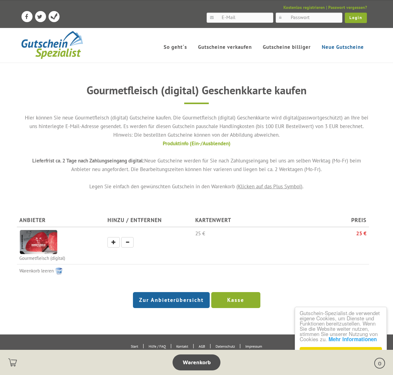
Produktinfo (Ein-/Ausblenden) (197, 143)
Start (134, 346)
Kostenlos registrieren (304, 7)
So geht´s (175, 47)
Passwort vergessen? (347, 7)
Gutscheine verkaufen (225, 47)
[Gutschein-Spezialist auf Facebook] (27, 16)
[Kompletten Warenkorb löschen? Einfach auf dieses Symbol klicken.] (59, 270)
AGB (202, 346)
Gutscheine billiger (287, 47)
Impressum (253, 346)
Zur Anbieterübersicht (171, 299)
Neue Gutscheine (343, 47)
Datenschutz (225, 346)
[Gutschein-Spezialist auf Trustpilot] (54, 16)
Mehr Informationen (353, 339)
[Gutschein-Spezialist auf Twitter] (40, 16)
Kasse (235, 299)
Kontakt (182, 346)
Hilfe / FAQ (157, 346)
